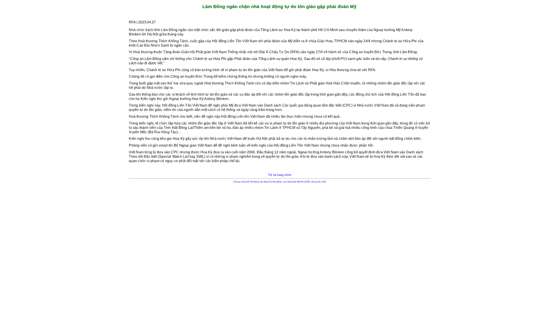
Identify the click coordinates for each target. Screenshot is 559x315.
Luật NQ (262, 181)
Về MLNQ (251, 181)
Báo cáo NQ (284, 181)
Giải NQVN (297, 181)
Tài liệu (272, 181)
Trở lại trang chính (279, 175)
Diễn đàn (310, 181)
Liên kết (321, 181)
